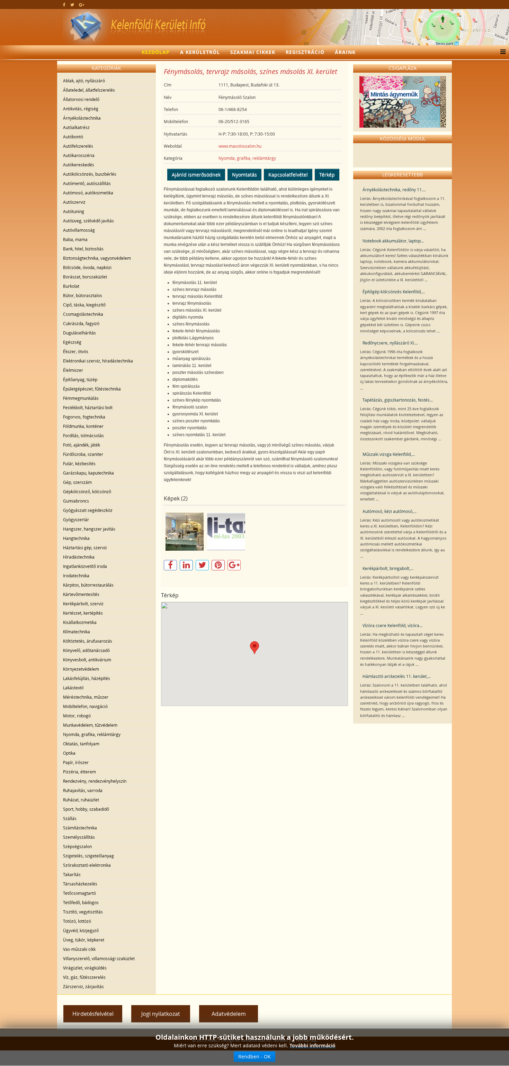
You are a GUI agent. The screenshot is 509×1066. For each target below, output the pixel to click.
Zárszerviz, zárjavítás (83, 986)
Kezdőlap (156, 52)
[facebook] (64, 4)
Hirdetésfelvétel (93, 1014)
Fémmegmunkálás (81, 398)
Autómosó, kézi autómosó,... (390, 511)
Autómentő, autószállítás (87, 183)
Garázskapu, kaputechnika (88, 473)
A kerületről (200, 52)
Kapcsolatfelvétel (288, 174)
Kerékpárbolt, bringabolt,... (388, 568)
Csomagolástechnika (83, 314)
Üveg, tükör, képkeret (83, 940)
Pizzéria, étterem (79, 771)
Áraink (345, 52)
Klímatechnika (76, 631)
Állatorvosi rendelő (81, 99)
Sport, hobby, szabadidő (86, 809)
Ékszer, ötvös (75, 351)
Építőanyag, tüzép (80, 379)
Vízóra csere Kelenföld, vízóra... (392, 625)
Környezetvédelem (81, 669)
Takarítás (72, 874)
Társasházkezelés (80, 883)
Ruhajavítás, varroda (82, 790)
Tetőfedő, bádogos (81, 902)
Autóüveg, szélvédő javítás (88, 220)
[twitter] (72, 4)
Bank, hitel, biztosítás (83, 248)
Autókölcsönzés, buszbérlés (89, 174)
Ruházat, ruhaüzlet (81, 799)
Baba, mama (75, 239)
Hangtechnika (76, 538)
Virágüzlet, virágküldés (85, 968)
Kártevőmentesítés (81, 594)
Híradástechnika (79, 557)
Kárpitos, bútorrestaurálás (88, 585)
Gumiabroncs (76, 501)
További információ (312, 1045)
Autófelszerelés (78, 146)
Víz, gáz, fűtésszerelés (84, 977)
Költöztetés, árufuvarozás (87, 641)
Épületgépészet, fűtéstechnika (92, 389)
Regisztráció (305, 52)
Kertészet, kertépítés (83, 613)
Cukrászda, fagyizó (81, 323)
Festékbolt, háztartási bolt (88, 407)
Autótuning (73, 211)
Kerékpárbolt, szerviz (83, 603)
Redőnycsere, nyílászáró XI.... (390, 343)
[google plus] (81, 4)
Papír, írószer (76, 762)
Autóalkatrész (76, 127)
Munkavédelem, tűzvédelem (90, 725)
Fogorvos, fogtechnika (84, 417)
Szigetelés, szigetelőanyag (88, 855)
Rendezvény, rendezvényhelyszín (94, 781)
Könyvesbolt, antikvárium (87, 659)
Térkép (327, 174)
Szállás (70, 818)
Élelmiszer (73, 370)
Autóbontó (73, 136)
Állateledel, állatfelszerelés (89, 90)
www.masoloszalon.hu (239, 146)
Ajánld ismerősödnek (196, 174)
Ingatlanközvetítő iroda (85, 566)
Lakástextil (73, 687)
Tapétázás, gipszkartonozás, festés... (398, 400)
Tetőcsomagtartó (79, 893)
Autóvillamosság (79, 230)
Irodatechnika (76, 575)
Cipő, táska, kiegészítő (84, 304)
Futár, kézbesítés (79, 463)
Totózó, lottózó (77, 921)
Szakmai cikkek (252, 52)
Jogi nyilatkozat (160, 1014)
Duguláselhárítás (79, 333)
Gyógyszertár (76, 519)
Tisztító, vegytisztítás (83, 912)
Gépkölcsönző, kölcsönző (87, 491)
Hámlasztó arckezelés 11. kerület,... (397, 676)
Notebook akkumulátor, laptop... (393, 240)
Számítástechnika (80, 827)
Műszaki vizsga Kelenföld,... (389, 454)
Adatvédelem (229, 1014)
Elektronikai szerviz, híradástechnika (98, 361)
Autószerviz (74, 202)
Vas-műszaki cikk (79, 949)
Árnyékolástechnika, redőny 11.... (394, 189)
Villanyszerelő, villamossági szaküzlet (99, 958)
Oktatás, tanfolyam (81, 743)
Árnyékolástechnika (82, 118)
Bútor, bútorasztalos (82, 295)
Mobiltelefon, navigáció (85, 706)
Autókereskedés (78, 164)
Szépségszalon (77, 846)
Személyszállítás (79, 837)
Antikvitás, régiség (80, 108)
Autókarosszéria (79, 155)
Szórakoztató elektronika (87, 865)
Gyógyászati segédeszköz (88, 510)
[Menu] (501, 52)
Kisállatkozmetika (80, 622)
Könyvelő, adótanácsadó (86, 650)
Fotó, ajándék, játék (81, 445)
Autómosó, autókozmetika (88, 192)
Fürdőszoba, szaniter (83, 454)
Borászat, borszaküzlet (85, 276)
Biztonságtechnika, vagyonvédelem (97, 258)
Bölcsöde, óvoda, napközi (87, 267)
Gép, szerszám (77, 482)
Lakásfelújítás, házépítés (86, 678)
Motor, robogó (77, 715)
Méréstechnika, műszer (85, 697)
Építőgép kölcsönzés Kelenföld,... (394, 291)
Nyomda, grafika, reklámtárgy (91, 734)
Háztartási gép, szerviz (85, 547)
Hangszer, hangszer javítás (89, 529)
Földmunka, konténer (83, 426)
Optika (69, 753)
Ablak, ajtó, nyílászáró (84, 80)
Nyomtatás (244, 174)
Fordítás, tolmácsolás (83, 435)
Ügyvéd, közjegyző (81, 930)
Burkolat (71, 286)
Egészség (72, 342)
